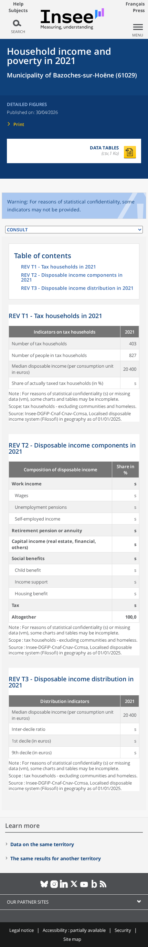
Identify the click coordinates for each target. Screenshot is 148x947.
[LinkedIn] (64, 887)
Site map (72, 939)
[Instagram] (54, 887)
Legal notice (21, 930)
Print (18, 124)
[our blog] (94, 887)
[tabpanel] (74, 363)
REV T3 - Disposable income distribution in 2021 (77, 288)
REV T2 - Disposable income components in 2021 (72, 278)
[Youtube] (84, 887)
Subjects (18, 10)
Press (139, 10)
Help (18, 4)
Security (123, 930)
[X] (74, 887)
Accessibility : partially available (74, 930)
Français (135, 4)
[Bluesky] (44, 887)
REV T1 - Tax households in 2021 (58, 267)
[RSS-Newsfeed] (104, 887)
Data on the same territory (42, 844)
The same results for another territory (55, 858)
